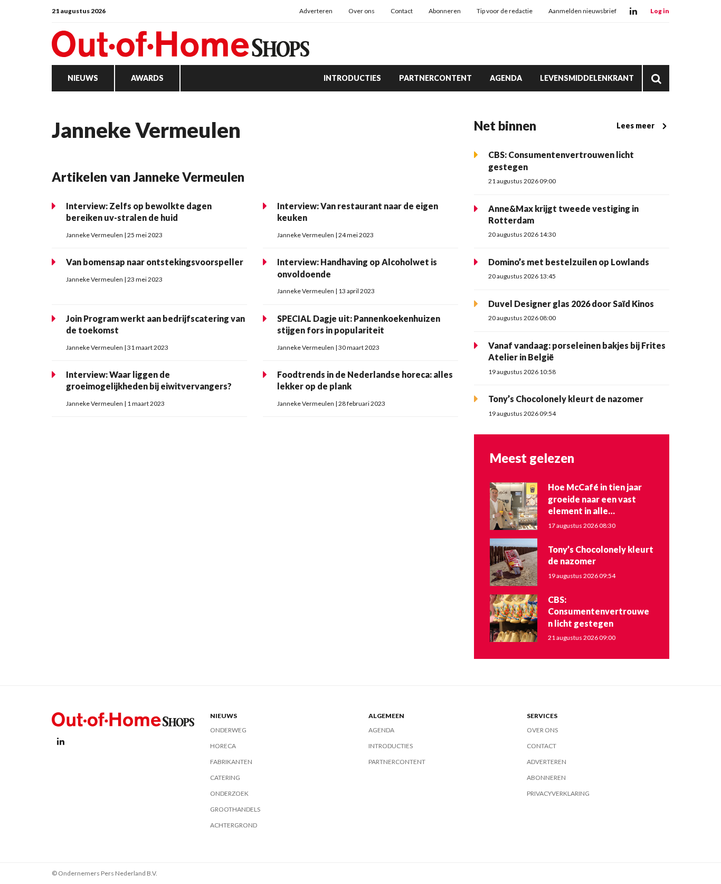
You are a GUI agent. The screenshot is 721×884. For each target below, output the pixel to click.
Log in (659, 11)
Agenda (506, 77)
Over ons (361, 11)
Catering (225, 777)
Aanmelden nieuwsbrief (582, 11)
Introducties (352, 77)
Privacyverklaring (558, 793)
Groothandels (235, 809)
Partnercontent (435, 77)
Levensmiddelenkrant (587, 77)
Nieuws (83, 77)
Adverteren (316, 11)
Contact (402, 11)
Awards (147, 77)
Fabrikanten (231, 762)
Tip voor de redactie (505, 11)
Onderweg (228, 730)
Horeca (223, 746)
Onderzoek (229, 793)
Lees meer (635, 125)
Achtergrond (233, 825)
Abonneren (445, 11)
